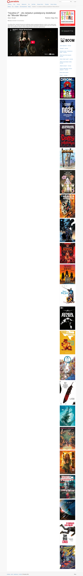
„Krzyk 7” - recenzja (63, 75)
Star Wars (33, 4)
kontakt (20, 574)
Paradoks (47, 4)
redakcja (8, 574)
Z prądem (17, 6)
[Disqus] (33, 75)
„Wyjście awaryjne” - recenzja (65, 65)
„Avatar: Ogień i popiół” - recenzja (66, 59)
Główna (9, 6)
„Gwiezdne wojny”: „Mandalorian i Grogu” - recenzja (66, 51)
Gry (29, 4)
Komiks (18, 4)
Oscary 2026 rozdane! (64, 72)
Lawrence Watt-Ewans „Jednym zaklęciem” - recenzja (66, 69)
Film (14, 4)
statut (12, 574)
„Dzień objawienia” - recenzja (65, 45)
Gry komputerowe (23, 6)
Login (75, 1)
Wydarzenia (24, 4)
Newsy (29, 6)
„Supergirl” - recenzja (64, 48)
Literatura (9, 4)
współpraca (16, 574)
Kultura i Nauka (54, 4)
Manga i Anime (40, 4)
